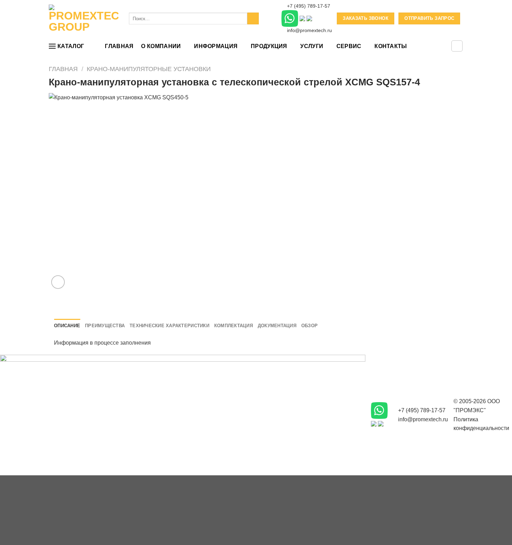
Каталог (70, 46)
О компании (161, 46)
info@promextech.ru (309, 30)
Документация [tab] (277, 325)
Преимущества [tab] (105, 325)
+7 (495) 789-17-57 (308, 6)
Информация (216, 46)
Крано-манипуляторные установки (149, 68)
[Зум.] (58, 282)
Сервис (349, 46)
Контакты (390, 46)
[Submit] (253, 18)
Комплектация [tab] (233, 325)
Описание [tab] (67, 325)
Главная (119, 46)
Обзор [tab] (309, 325)
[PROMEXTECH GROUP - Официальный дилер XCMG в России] (83, 18)
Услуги (311, 46)
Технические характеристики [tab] (169, 325)
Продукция (269, 46)
